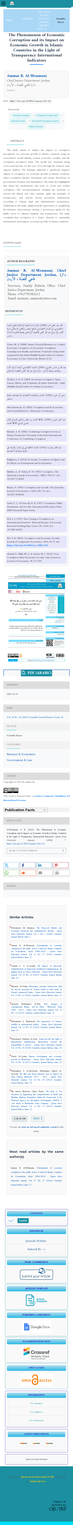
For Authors (36, 1412)
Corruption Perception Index (47, 115)
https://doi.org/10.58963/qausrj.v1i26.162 (30, 101)
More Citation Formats (23, 851)
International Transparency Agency (45, 121)
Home (9, 20)
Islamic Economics (36, 126)
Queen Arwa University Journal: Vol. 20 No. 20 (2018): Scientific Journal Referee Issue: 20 (36, 1046)
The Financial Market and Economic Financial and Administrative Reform (36, 929)
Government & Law (19, 760)
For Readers (36, 1403)
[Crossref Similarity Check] (37, 1359)
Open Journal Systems (36, 1459)
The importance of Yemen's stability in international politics (36, 1023)
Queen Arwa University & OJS (37, 1477)
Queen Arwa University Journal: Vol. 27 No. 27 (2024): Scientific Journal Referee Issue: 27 (36, 954)
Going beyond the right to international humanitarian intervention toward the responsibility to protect (36, 1042)
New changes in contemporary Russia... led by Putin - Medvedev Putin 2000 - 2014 (36, 1007)
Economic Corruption (21, 115)
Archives (28, 19)
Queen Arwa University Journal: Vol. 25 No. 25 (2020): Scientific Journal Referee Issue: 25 (36, 1027)
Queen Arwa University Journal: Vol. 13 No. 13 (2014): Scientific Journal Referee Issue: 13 (36, 1106)
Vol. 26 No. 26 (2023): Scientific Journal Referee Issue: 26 (44, 20)
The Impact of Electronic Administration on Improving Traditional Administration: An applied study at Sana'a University (36, 969)
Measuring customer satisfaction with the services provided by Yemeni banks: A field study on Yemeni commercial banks (36, 989)
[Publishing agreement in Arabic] (36, 1332)
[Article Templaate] (36, 1306)
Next (36, 1119)
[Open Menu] (3, 3)
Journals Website (36, 1241)
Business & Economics (21, 754)
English (23, 1221)
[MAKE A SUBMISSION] (36, 1280)
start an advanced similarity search (39, 1127)
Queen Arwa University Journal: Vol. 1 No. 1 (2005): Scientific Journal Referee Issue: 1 (36, 934)
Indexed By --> (36, 1249)
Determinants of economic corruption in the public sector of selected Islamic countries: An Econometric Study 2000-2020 (36, 948)
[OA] (36, 1385)
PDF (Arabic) (38, 673)
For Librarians (36, 1420)
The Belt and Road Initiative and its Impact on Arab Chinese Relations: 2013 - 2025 (36, 1075)
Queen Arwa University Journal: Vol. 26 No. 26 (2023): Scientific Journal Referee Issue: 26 (36, 975)
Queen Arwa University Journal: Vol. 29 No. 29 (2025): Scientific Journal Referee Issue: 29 (36, 1080)
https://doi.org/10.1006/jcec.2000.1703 (27, 545)
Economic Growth (18, 121)
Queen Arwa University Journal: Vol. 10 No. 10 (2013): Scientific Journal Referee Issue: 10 (36, 1061)
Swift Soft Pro (38, 1481)
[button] (11, 865)
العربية (11, 1221)
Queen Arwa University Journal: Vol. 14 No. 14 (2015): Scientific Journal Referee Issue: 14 (36, 1011)
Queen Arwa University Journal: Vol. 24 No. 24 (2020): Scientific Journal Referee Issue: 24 (36, 994)
